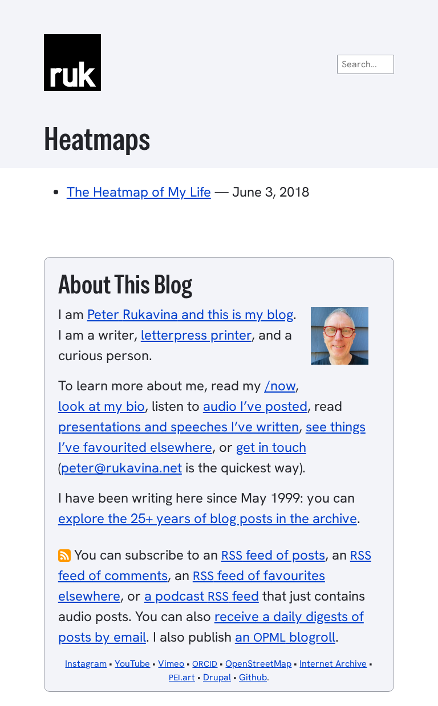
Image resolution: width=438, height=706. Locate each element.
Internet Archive (333, 664)
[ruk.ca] (219, 62)
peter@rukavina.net (121, 467)
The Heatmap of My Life (139, 192)
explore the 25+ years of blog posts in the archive (207, 518)
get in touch (271, 447)
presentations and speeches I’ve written (178, 426)
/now (280, 385)
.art (182, 677)
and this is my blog (190, 314)
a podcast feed (201, 596)
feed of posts (273, 555)
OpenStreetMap (258, 664)
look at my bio (101, 406)
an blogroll (285, 637)
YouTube (132, 664)
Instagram (86, 664)
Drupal (217, 677)
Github (253, 677)
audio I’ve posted (255, 406)
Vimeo (171, 664)
